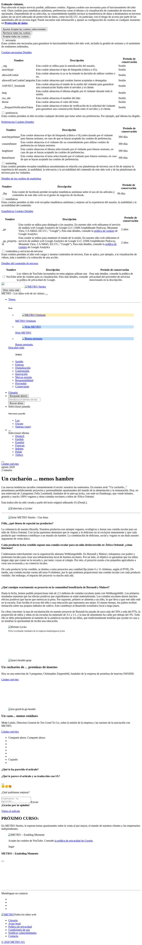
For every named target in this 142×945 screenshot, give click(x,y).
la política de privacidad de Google (74, 840)
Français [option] (19, 445)
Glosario (13, 920)
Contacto (13, 936)
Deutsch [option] (19, 436)
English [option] (19, 439)
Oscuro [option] (19, 423)
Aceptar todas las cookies (16, 36)
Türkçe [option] (19, 454)
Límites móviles (10, 463)
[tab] (71, 52)
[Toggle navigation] (2, 461)
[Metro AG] (19, 286)
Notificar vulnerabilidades (22, 932)
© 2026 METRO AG (13, 941)
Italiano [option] (19, 448)
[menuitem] (78, 436)
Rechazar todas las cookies (17, 33)
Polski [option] (18, 451)
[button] (11, 299)
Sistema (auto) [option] (23, 426)
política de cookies (104, 230)
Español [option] (19, 442)
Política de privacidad (20, 926)
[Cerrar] (46, 294)
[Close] (2, 784)
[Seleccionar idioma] (9, 430)
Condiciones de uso (19, 929)
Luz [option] (17, 420)
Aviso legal (14, 923)
